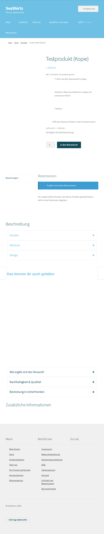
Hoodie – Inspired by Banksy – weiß (27, 343)
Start (10, 42)
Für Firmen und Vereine (19, 470)
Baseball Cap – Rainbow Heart (27, 304)
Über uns (36, 22)
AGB (43, 464)
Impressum (46, 449)
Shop (8, 22)
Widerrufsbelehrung (50, 454)
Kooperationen (16, 475)
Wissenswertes (16, 480)
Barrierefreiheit (48, 488)
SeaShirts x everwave (58, 22)
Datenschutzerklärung (51, 459)
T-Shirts (72, 301)
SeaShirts (14, 8)
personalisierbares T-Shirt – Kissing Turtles (72, 304)
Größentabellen (16, 459)
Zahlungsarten (48, 470)
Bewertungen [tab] (12, 178)
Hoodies (24, 42)
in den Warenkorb (69, 144)
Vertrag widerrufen (18, 519)
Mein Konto (11, 32)
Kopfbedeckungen (27, 301)
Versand (45, 475)
